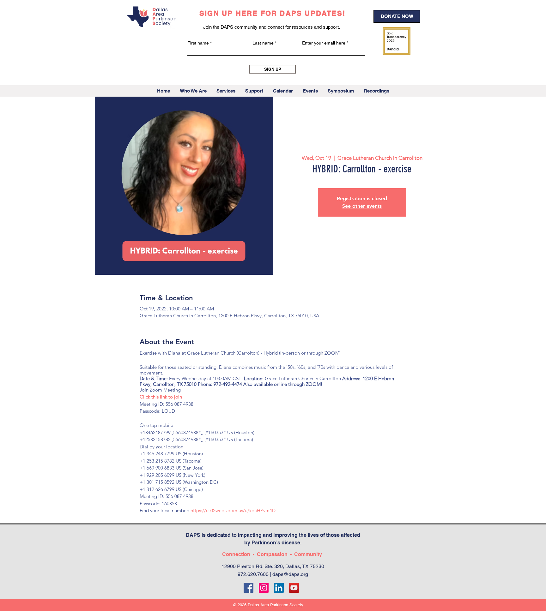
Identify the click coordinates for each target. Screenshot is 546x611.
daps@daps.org (290, 574)
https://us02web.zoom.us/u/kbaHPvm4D (233, 510)
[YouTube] (294, 588)
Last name (263, 43)
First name (198, 43)
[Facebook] (248, 588)
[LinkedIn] (279, 588)
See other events (362, 206)
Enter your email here (323, 43)
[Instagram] (264, 588)
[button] (193, 91)
